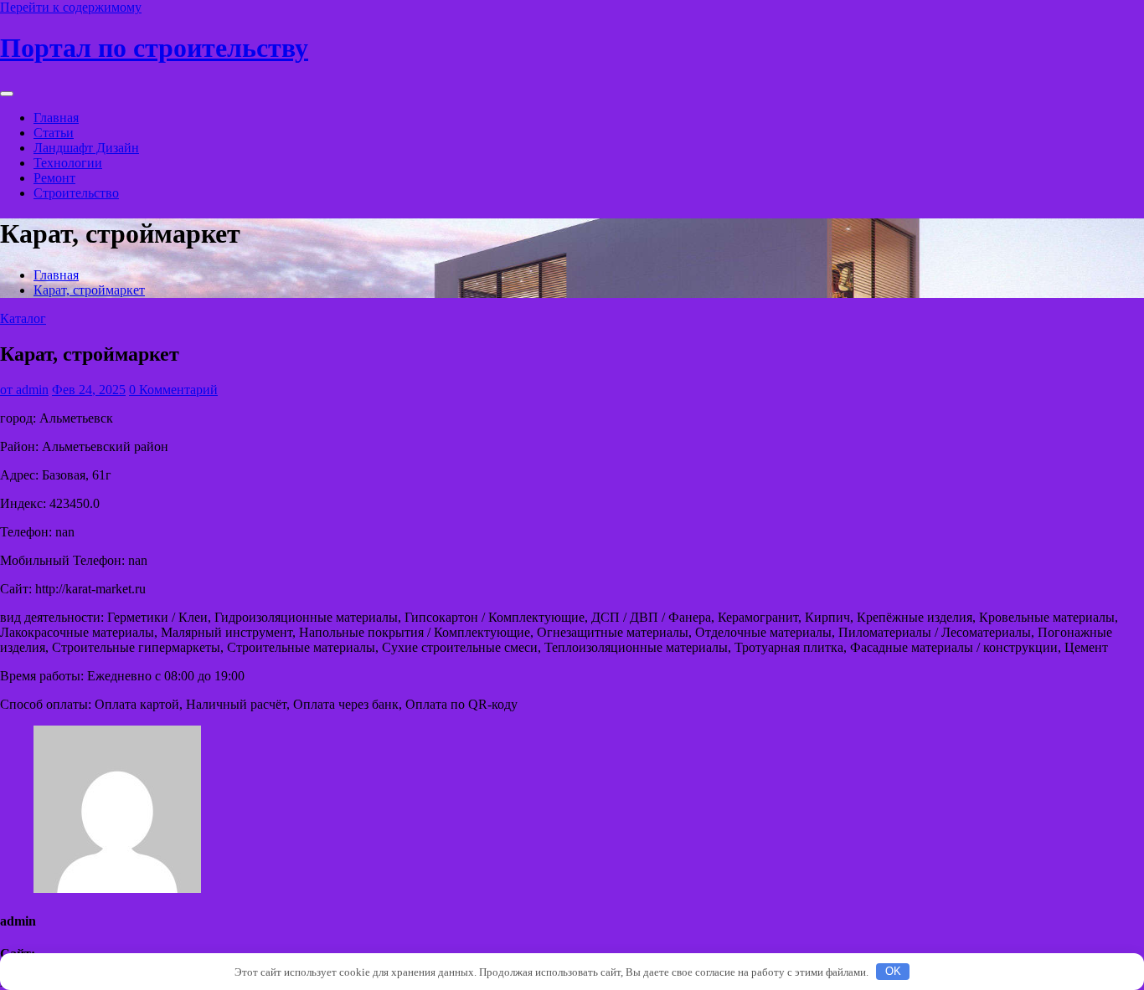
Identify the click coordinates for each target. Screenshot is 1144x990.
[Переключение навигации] (6, 93)
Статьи (53, 133)
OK (893, 971)
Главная (56, 117)
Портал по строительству (154, 48)
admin (24, 389)
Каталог (23, 318)
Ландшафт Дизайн (86, 148)
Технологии (67, 163)
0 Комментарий (173, 389)
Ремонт (54, 178)
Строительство (76, 193)
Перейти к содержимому (71, 7)
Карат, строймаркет (89, 290)
